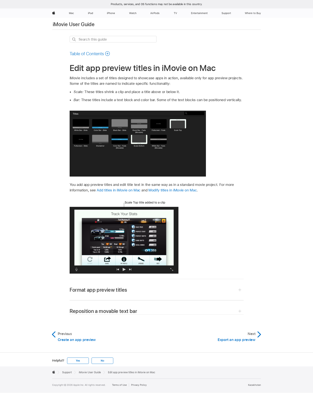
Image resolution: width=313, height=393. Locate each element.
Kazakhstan (254, 384)
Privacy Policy (139, 384)
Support (67, 372)
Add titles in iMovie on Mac (118, 190)
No (102, 360)
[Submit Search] (74, 39)
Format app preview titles (98, 290)
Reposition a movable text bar (103, 311)
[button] (90, 53)
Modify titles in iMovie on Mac (172, 190)
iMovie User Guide (74, 24)
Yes (78, 360)
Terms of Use (119, 384)
